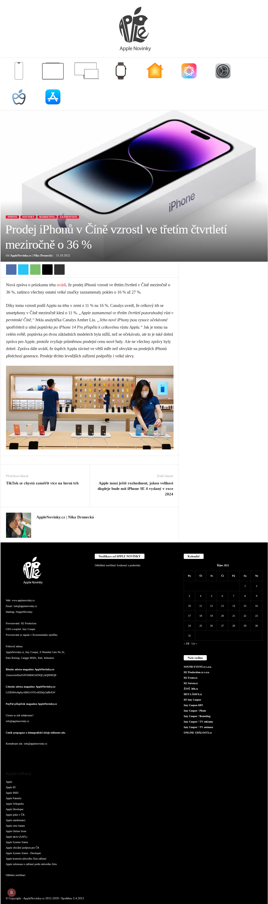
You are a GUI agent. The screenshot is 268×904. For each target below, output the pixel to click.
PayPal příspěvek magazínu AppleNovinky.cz (31, 703)
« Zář (186, 643)
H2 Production (28, 623)
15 (245, 605)
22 (245, 615)
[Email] (47, 269)
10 (189, 605)
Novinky (28, 217)
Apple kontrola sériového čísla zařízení (26, 858)
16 (256, 605)
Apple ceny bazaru (15, 825)
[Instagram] (39, 525)
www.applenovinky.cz (23, 600)
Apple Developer (14, 809)
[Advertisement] (223, 294)
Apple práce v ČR (15, 814)
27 (222, 625)
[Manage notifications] (11, 892)
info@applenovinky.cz (25, 606)
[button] (260, 84)
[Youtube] (73, 754)
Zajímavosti (68, 217)
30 (256, 625)
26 (211, 625)
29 (245, 625)
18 (200, 615)
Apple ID (10, 787)
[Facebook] (11, 269)
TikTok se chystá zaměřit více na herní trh (42, 483)
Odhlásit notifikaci (15, 875)
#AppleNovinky (24, 611)
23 (256, 615)
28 (233, 625)
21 (233, 615)
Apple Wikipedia (15, 803)
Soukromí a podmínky (129, 565)
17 (189, 615)
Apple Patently (13, 798)
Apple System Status (17, 842)
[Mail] (42, 754)
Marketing (47, 217)
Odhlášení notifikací (105, 565)
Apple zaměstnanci (15, 820)
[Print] (59, 269)
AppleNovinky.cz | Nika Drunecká (31, 255)
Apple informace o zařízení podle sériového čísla (31, 864)
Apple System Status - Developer (23, 853)
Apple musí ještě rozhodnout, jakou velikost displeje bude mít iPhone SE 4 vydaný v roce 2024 (135, 488)
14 (233, 605)
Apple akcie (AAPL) (16, 836)
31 (189, 635)
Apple (9, 781)
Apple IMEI (12, 792)
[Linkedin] (32, 754)
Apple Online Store (16, 831)
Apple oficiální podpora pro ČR (22, 847)
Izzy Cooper (29, 629)
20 (222, 615)
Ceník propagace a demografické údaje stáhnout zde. (36, 732)
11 (200, 605)
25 (200, 625)
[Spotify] (53, 754)
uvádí (61, 285)
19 (211, 615)
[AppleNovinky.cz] (134, 29)
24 (189, 625)
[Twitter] (23, 269)
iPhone (12, 217)
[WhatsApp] (35, 269)
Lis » (194, 643)
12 (211, 605)
